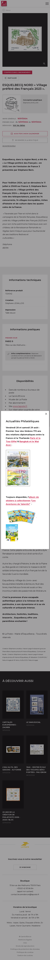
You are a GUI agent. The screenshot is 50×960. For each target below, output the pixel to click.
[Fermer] (46, 414)
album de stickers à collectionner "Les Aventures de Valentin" (22, 500)
